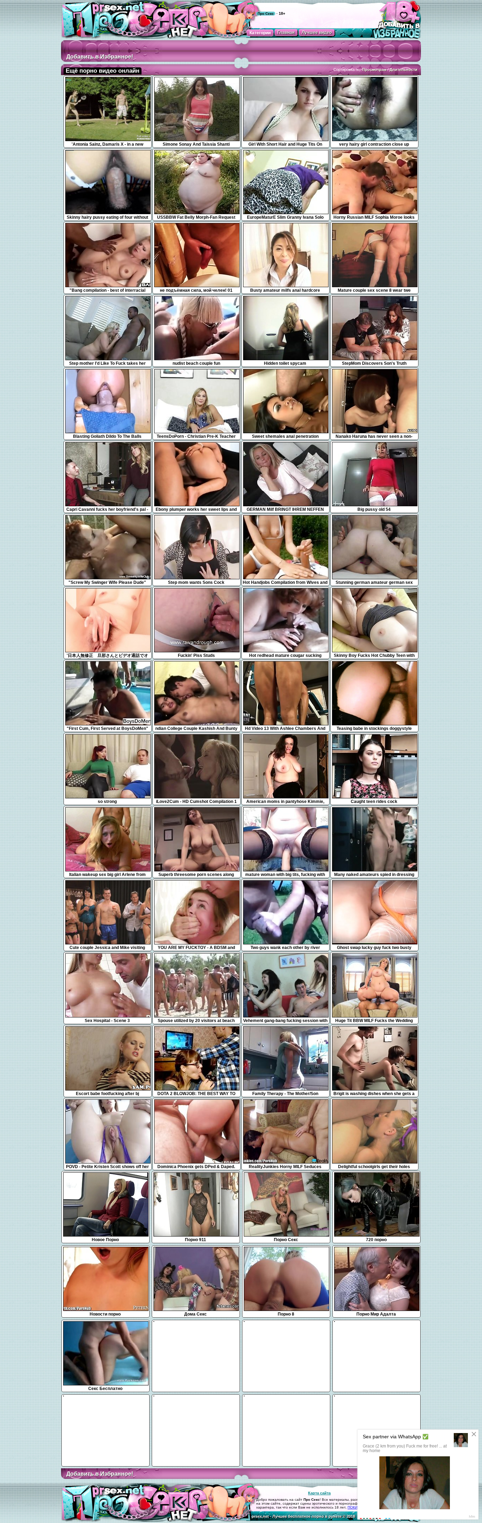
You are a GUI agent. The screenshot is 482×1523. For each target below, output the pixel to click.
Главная (286, 32)
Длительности (403, 69)
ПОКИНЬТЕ (357, 1507)
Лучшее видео (317, 32)
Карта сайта (319, 1493)
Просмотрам (374, 69)
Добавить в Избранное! (99, 57)
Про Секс (266, 14)
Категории (260, 32)
